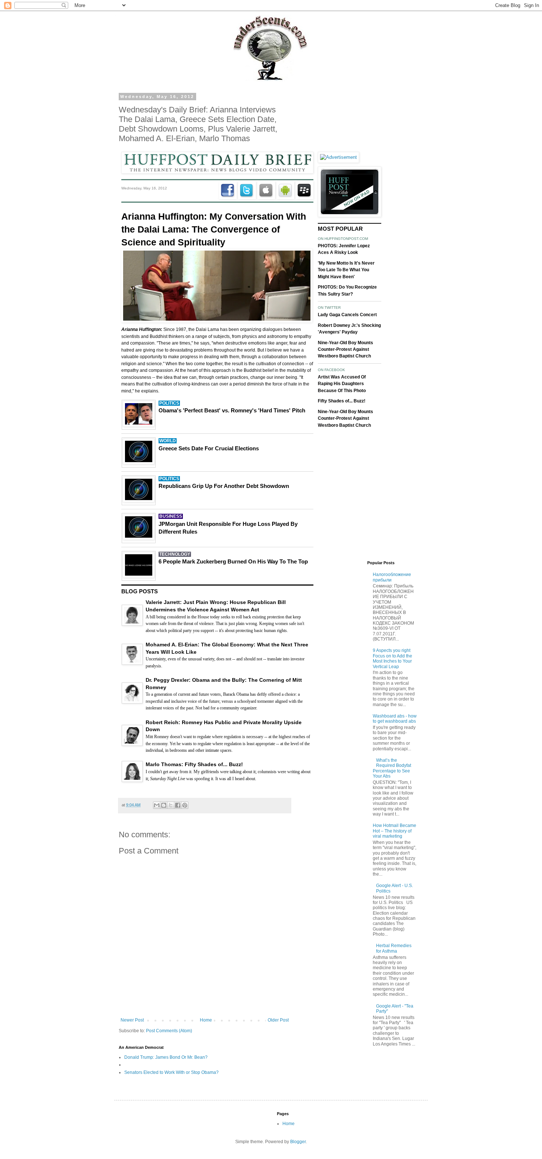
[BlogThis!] (163, 805)
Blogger (298, 1141)
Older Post (278, 1020)
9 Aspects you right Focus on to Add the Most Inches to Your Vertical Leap (392, 658)
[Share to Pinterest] (184, 805)
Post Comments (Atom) (169, 1030)
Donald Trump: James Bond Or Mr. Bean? (166, 1057)
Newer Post (132, 1020)
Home (206, 1020)
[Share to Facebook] (177, 805)
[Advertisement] (361, 204)
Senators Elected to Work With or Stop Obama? (171, 1072)
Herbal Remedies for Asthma (393, 948)
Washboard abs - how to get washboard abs (395, 718)
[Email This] (156, 805)
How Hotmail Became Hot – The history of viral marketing (394, 831)
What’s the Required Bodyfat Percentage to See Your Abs (392, 768)
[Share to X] (170, 805)
